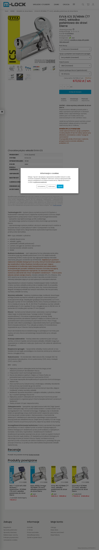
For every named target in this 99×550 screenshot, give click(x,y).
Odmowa (51, 186)
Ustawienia (41, 186)
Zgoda (60, 186)
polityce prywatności (40, 182)
